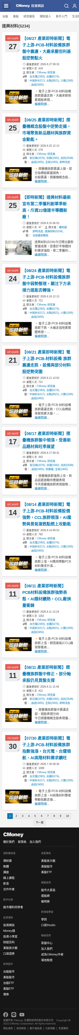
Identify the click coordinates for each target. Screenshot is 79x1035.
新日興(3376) (37, 157)
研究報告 (29, 16)
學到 (44, 919)
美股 (16, 16)
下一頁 (40, 822)
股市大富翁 (48, 890)
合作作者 (9, 889)
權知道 (63, 227)
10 (67, 815)
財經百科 (9, 942)
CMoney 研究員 (46, 72)
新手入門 (61, 16)
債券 (6, 994)
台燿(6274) (52, 76)
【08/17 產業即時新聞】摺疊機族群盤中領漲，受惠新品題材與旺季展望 (46, 440)
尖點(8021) (52, 80)
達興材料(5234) (54, 231)
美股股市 (9, 977)
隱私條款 (8, 1028)
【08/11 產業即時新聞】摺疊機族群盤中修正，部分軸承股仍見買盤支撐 (46, 674)
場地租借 (46, 960)
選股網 (45, 895)
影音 (6, 883)
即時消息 (65, 162)
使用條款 (21, 1028)
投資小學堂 (10, 936)
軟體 (6, 866)
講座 (6, 872)
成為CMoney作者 (52, 954)
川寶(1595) (67, 80)
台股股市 (9, 971)
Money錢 (9, 930)
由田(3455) (37, 84)
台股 (5, 16)
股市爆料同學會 (13, 907)
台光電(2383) (37, 76)
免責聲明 (63, 1028)
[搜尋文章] (66, 5)
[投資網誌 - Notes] (28, 6)
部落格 (22, 841)
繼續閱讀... (42, 104)
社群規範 (50, 1028)
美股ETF (8, 988)
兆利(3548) (67, 157)
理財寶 (7, 860)
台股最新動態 (40, 235)
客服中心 (46, 943)
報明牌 (45, 901)
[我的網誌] (74, 5)
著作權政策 (36, 1028)
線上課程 (9, 877)
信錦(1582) (52, 157)
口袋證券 (9, 953)
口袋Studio (48, 925)
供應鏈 (49, 469)
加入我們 (35, 841)
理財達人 (45, 16)
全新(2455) (51, 162)
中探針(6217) (37, 80)
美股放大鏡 (10, 947)
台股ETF (8, 982)
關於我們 (9, 841)
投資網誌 (9, 925)
